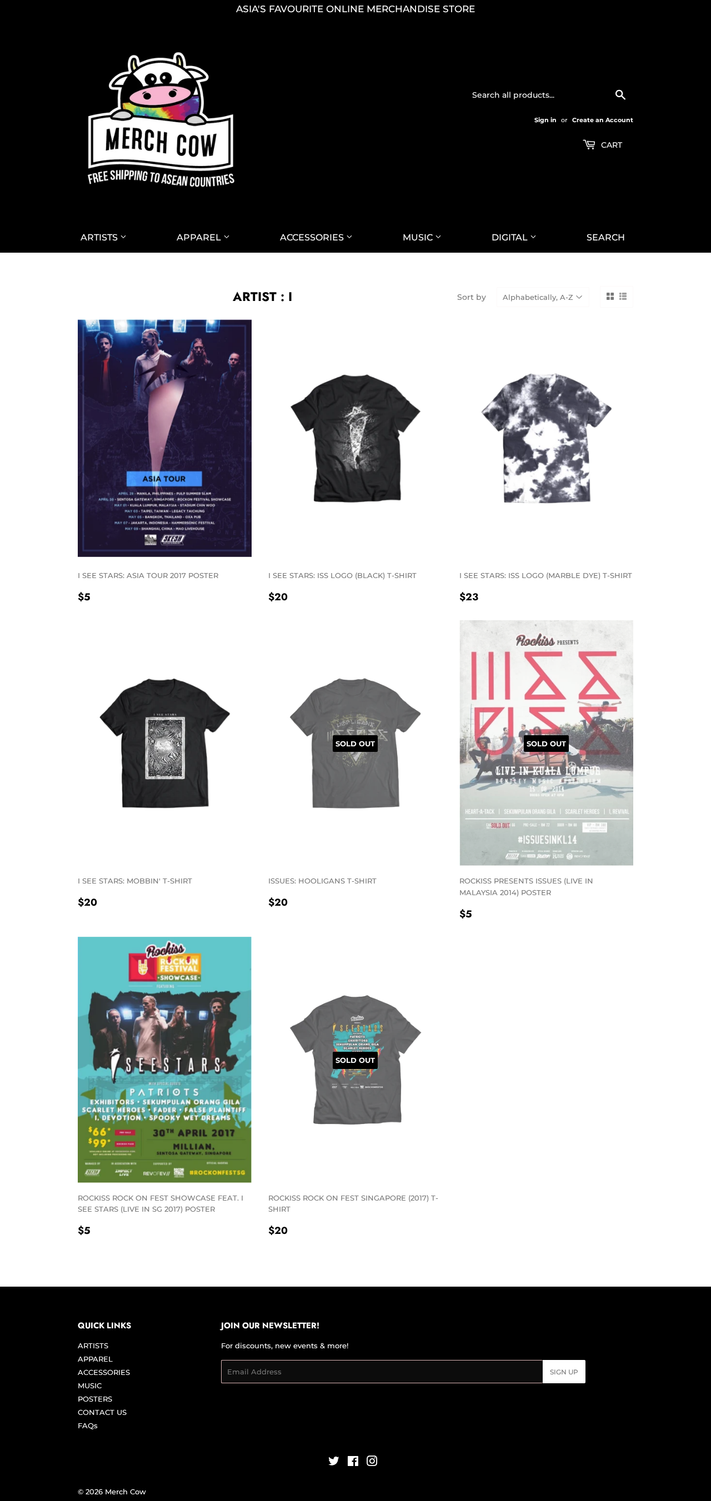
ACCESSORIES (313, 237)
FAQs (88, 1425)
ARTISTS (100, 237)
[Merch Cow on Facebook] (353, 1462)
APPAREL (200, 237)
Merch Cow (125, 1491)
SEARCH (606, 237)
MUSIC (419, 237)
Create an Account (602, 120)
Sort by (471, 297)
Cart (610, 145)
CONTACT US (102, 1412)
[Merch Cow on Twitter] (333, 1462)
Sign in (545, 120)
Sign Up (564, 1372)
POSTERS (95, 1398)
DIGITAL (511, 237)
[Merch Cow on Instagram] (372, 1462)
